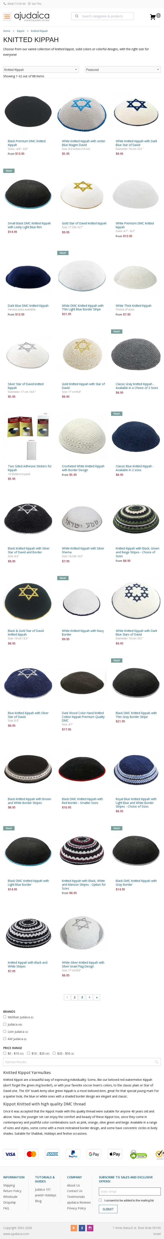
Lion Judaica (18, 1032)
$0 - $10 (16, 1053)
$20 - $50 (65, 1053)
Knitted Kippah (39, 30)
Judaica (15, 1024)
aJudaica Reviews (79, 1202)
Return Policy (12, 1191)
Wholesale (10, 1197)
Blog (38, 1201)
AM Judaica (17, 1039)
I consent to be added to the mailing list (129, 1200)
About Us (73, 1185)
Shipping (9, 1185)
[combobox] (102, 16)
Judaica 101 (43, 1189)
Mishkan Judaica (20, 1017)
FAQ (6, 1208)
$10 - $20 (40, 1053)
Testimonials (76, 1197)
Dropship (9, 1202)
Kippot (20, 30)
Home (6, 30)
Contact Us (74, 1191)
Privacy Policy (76, 1208)
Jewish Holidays (45, 1195)
